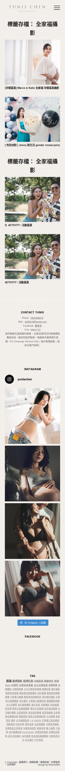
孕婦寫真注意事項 (13, 728)
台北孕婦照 (11, 704)
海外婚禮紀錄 (15, 731)
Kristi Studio (28, 731)
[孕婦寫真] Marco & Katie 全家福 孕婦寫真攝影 (32, 88)
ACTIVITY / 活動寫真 (17, 282)
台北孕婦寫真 (41, 685)
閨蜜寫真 (23, 716)
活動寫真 (10, 724)
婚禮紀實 (46, 689)
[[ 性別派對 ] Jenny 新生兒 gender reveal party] (32, 119)
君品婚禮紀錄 (11, 716)
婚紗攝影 (55, 689)
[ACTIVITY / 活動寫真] (32, 256)
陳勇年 (38, 325)
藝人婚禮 (50, 728)
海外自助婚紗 (14, 736)
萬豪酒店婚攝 (11, 693)
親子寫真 (35, 704)
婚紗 (13, 720)
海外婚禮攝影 (24, 704)
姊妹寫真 (41, 728)
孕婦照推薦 (17, 689)
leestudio (54, 764)
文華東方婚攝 (16, 696)
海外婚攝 (41, 693)
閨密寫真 (29, 724)
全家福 (56, 712)
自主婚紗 (29, 739)
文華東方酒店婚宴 (50, 720)
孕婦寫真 (38, 681)
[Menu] (55, 7)
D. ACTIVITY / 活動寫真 (18, 225)
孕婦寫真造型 (29, 728)
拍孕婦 (8, 708)
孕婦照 (14, 685)
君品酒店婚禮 (34, 712)
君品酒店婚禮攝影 (39, 736)
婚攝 (9, 681)
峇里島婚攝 (47, 712)
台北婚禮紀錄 (22, 720)
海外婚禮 (26, 736)
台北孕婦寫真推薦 (32, 689)
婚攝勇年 (48, 681)
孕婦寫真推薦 (26, 685)
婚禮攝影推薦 (53, 700)
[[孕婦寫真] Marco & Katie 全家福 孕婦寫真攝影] (32, 62)
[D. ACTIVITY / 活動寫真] (32, 199)
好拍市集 (20, 724)
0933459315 (37, 318)
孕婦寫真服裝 (52, 724)
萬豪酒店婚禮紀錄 (32, 696)
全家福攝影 (39, 724)
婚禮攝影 (17, 681)
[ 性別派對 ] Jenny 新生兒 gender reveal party (32, 145)
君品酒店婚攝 (50, 708)
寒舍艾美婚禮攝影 (21, 708)
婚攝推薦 (53, 685)
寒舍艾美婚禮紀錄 (37, 716)
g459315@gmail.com (36, 321)
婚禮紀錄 (28, 681)
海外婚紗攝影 (48, 696)
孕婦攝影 (45, 704)
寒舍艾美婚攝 (36, 708)
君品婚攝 (54, 704)
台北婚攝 (50, 716)
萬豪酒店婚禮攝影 (27, 693)
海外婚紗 (23, 700)
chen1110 (35, 329)
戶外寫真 (38, 739)
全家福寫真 (22, 712)
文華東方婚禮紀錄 (37, 700)
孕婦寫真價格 (41, 731)
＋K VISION (35, 720)
